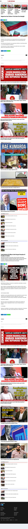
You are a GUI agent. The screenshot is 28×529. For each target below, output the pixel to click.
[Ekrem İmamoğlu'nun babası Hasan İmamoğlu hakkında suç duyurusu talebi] (14, 73)
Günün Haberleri (16, 512)
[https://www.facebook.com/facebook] (1, 504)
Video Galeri (15, 507)
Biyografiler (15, 508)
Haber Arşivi (15, 513)
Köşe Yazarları (2, 508)
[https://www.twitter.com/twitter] (2, 504)
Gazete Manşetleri (3, 513)
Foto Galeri (2, 507)
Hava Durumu (2, 512)
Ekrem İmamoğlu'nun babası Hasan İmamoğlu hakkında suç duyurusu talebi (13, 82)
